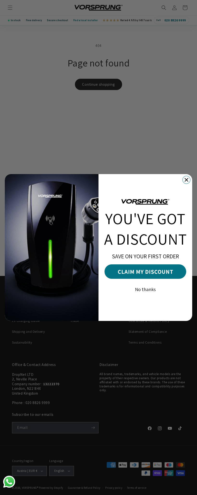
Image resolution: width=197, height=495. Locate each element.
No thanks (145, 289)
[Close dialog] (186, 180)
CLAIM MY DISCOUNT (145, 271)
